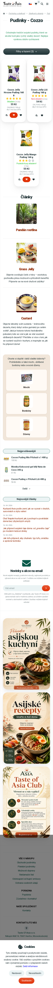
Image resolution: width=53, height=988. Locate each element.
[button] (6, 115)
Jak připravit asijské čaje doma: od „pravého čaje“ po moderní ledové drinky (26, 529)
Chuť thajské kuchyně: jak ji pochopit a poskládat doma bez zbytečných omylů (25, 520)
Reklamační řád (26, 874)
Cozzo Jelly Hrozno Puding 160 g (14, 92)
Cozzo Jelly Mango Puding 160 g (26, 155)
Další (25, 488)
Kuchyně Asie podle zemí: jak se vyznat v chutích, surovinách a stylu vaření (26, 510)
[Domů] (12, 4)
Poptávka (26, 894)
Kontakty (26, 910)
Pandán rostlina (26, 230)
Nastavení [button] (16, 973)
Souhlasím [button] (27, 980)
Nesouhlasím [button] (35, 973)
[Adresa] (26, 928)
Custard (26, 318)
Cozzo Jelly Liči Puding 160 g (39, 91)
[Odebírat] (46, 588)
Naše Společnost (26, 906)
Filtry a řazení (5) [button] (25, 51)
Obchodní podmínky (26, 862)
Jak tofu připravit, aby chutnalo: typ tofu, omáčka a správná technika (25, 539)
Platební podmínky (26, 866)
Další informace (30, 966)
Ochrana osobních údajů (26, 883)
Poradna (26, 890)
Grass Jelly (26, 269)
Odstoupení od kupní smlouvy (27, 879)
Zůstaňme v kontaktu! (26, 898)
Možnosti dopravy (26, 870)
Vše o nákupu (26, 858)
